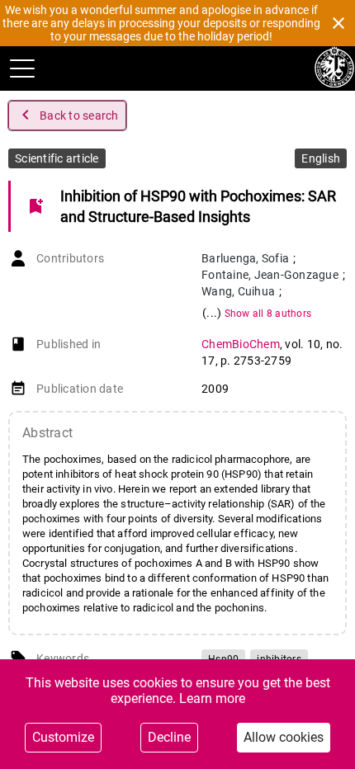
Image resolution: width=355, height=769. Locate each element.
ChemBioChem (240, 344)
